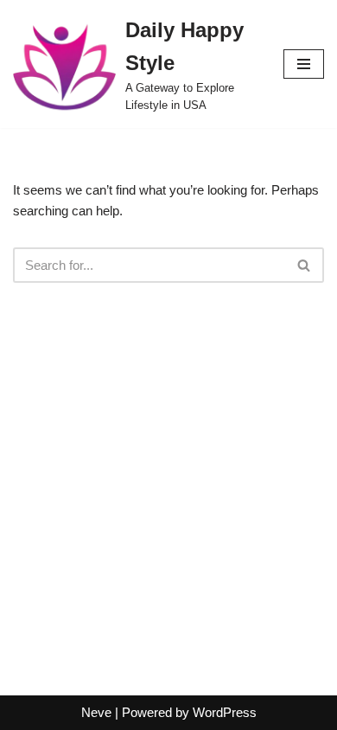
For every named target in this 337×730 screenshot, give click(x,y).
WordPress (225, 712)
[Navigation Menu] (303, 64)
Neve (96, 712)
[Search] (304, 265)
